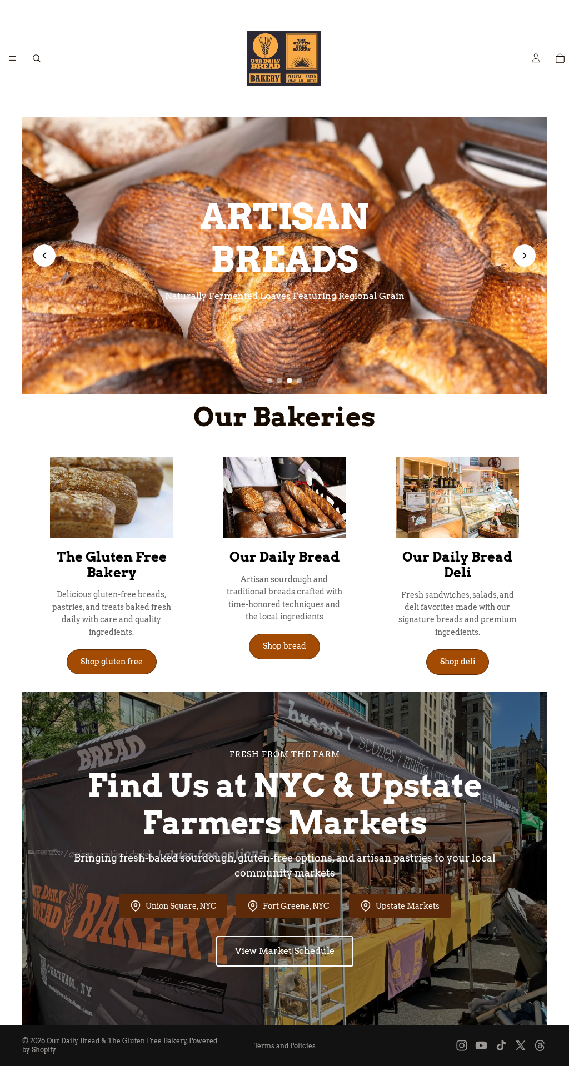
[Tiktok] (501, 1045)
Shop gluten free (112, 661)
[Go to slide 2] (279, 380)
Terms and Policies (285, 1046)
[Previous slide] (44, 255)
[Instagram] (461, 1045)
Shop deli (457, 661)
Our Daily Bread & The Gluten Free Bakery (117, 1041)
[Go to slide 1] (269, 380)
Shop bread (284, 646)
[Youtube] (481, 1045)
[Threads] (540, 1045)
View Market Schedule (285, 950)
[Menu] (13, 58)
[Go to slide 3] (289, 380)
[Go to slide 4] (299, 380)
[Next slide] (524, 255)
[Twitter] (520, 1045)
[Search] (36, 58)
